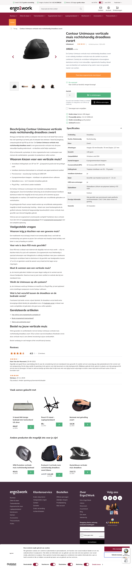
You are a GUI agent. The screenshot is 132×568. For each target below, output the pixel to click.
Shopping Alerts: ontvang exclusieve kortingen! (88, 524)
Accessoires (98, 16)
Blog (81, 512)
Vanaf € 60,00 (19, 2)
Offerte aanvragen (102, 102)
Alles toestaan (117, 549)
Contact (35, 503)
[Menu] (129, 549)
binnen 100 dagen (79, 114)
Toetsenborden (39, 16)
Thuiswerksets (111, 16)
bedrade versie (49, 303)
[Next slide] (55, 57)
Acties (12, 22)
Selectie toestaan (117, 555)
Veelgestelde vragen (40, 500)
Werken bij (83, 517)
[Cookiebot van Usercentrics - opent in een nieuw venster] (11, 564)
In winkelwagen (95, 95)
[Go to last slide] (13, 57)
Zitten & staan (24, 16)
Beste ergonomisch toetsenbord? (23, 318)
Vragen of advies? (44, 2)
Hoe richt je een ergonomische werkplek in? (26, 315)
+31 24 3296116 (81, 117)
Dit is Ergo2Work (85, 500)
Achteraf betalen (38, 511)
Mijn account (60, 505)
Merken (12, 515)
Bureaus (13, 16)
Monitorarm (85, 16)
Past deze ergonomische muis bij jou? (88, 75)
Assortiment (84, 509)
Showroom (83, 506)
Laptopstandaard (71, 16)
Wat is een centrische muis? (21, 322)
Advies (82, 503)
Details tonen (96, 564)
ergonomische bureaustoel (53, 220)
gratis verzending (28, 2)
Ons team (83, 514)
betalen (74, 123)
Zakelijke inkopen (62, 500)
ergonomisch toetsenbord (30, 220)
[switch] (52, 564)
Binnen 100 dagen (75, 2)
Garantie (36, 505)
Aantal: (68, 91)
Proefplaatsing (61, 503)
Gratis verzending (39, 508)
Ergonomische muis (54, 16)
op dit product (80, 120)
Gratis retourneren (39, 497)
